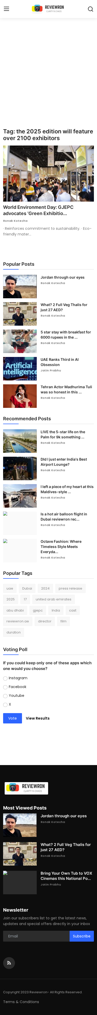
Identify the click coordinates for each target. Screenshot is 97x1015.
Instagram (18, 678)
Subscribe (82, 936)
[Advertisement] (48, 76)
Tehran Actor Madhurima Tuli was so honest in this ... (66, 389)
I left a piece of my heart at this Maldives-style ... (67, 489)
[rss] (9, 963)
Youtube (16, 695)
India (56, 610)
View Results (38, 718)
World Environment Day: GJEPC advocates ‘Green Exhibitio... (38, 210)
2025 (10, 599)
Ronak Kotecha (15, 221)
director (44, 621)
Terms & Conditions (21, 1001)
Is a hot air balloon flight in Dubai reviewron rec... (64, 516)
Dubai (27, 588)
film (63, 621)
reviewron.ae (17, 621)
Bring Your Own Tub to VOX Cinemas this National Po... (66, 876)
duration (13, 632)
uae (9, 588)
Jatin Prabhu (51, 370)
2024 (45, 588)
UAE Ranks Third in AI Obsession (60, 362)
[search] (90, 9)
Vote (12, 718)
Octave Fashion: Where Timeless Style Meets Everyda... (61, 546)
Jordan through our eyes (63, 277)
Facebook (17, 686)
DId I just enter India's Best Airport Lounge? (64, 462)
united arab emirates (53, 599)
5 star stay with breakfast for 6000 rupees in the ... (66, 334)
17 (25, 599)
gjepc (38, 610)
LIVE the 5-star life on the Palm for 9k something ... (63, 434)
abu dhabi (15, 610)
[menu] (6, 9)
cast (72, 610)
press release (70, 588)
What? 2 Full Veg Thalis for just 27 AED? (64, 307)
